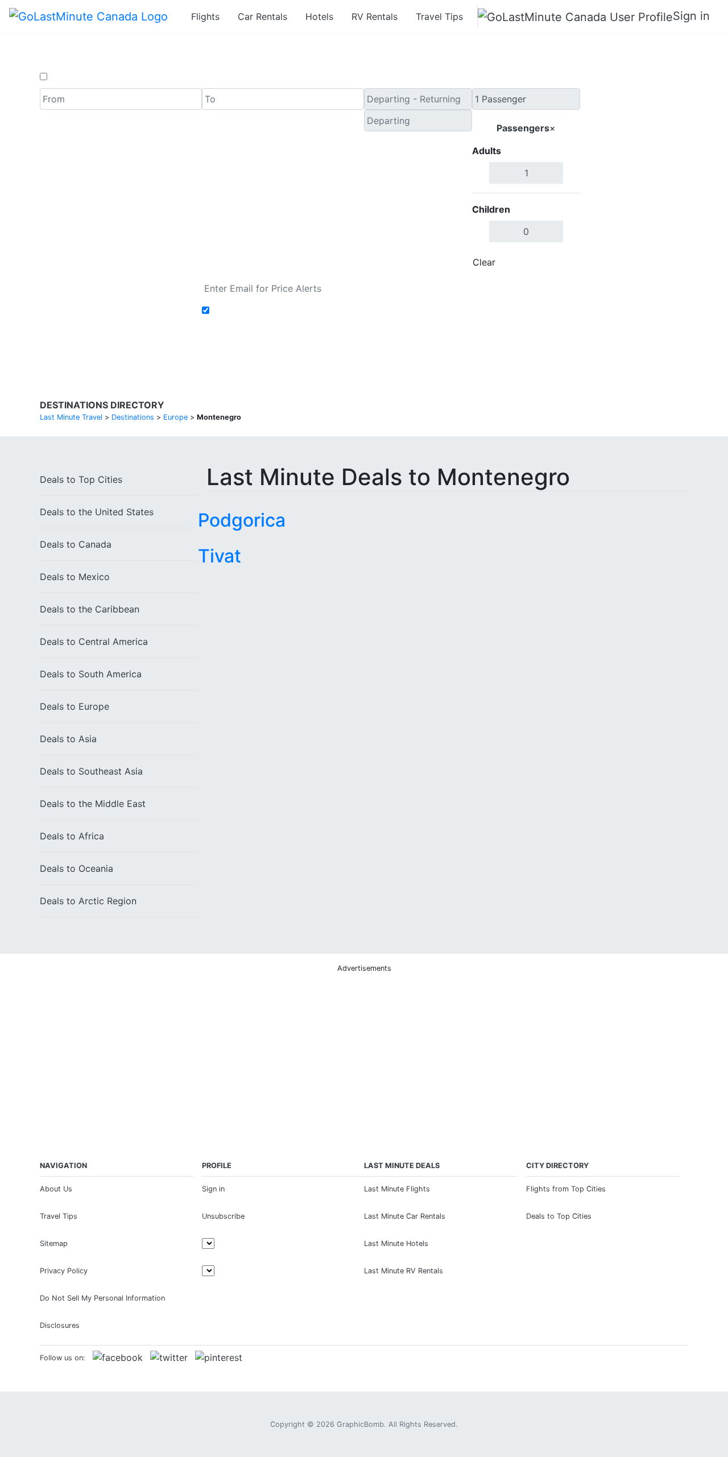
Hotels (319, 16)
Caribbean (89, 609)
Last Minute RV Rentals (403, 1270)
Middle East (93, 803)
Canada (75, 544)
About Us (56, 1189)
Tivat (219, 556)
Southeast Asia (91, 771)
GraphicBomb (360, 1424)
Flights (205, 16)
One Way (69, 76)
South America (91, 674)
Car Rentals (262, 16)
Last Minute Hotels (396, 1243)
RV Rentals (374, 16)
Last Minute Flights (397, 1189)
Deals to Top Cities (559, 1216)
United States (97, 512)
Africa (72, 836)
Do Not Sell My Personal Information (102, 1298)
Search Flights (634, 181)
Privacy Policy (64, 1270)
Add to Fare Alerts (252, 310)
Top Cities (81, 479)
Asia (68, 738)
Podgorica (242, 520)
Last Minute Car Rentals (404, 1216)
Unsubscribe (223, 1216)
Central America (94, 641)
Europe (74, 706)
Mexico (75, 576)
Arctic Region (88, 901)
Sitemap (54, 1243)
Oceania (76, 868)
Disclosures (60, 1325)
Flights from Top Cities (566, 1189)
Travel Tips (439, 16)
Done (561, 262)
